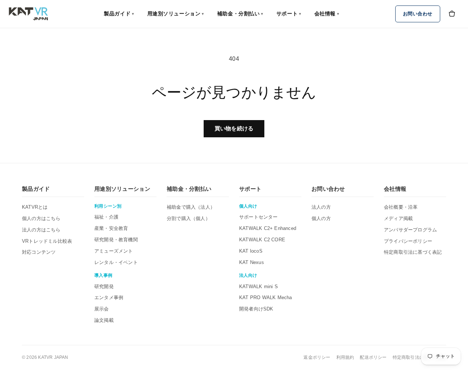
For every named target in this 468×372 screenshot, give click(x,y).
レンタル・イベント (116, 262)
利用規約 (345, 357)
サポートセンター (258, 217)
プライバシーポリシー (408, 241)
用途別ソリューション (175, 13)
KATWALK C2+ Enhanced (267, 228)
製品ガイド (119, 13)
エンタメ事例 (108, 297)
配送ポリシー (373, 357)
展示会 (101, 309)
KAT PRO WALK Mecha (265, 297)
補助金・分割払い (240, 13)
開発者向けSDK (256, 309)
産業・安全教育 (111, 228)
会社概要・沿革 (401, 207)
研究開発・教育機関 (116, 239)
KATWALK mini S (258, 286)
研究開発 (104, 286)
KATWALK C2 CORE (262, 239)
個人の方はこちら (41, 218)
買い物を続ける (234, 128)
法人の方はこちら (41, 229)
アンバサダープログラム (410, 229)
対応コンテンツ (39, 252)
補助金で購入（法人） (191, 207)
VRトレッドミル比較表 (47, 241)
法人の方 (321, 207)
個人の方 (321, 218)
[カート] (452, 14)
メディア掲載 (398, 218)
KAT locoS (251, 251)
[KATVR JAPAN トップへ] (28, 14)
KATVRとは (35, 207)
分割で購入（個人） (188, 218)
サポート (288, 13)
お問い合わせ (418, 13)
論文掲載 (104, 320)
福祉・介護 (106, 217)
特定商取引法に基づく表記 (413, 252)
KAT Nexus (251, 262)
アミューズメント (113, 251)
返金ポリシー (316, 357)
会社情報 (326, 13)
